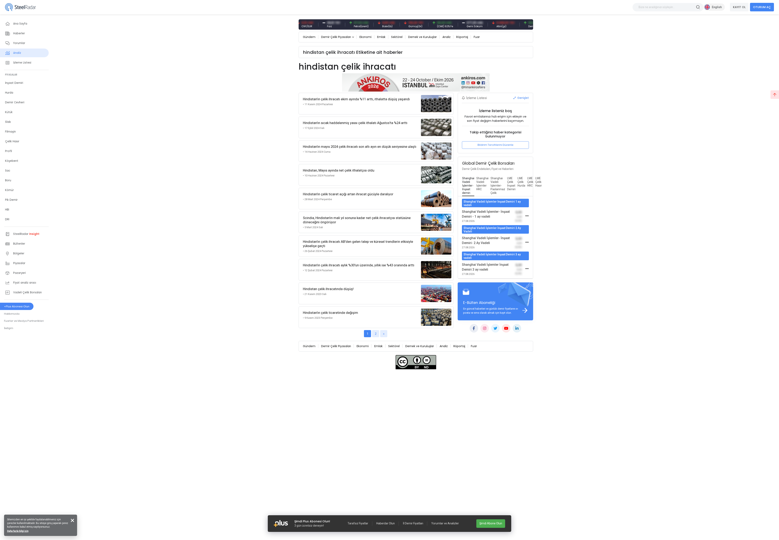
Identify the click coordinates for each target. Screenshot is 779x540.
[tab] (468, 185)
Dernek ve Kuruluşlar (422, 37)
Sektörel (396, 37)
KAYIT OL (739, 7)
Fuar (477, 37)
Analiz (446, 37)
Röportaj (462, 37)
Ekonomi (365, 37)
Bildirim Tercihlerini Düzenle (495, 145)
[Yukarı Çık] (774, 94)
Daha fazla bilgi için (17, 531)
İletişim (8, 328)
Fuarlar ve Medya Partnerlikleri (24, 321)
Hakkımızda (11, 314)
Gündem (309, 37)
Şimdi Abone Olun (490, 523)
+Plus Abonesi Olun (16, 306)
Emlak (381, 37)
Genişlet (522, 98)
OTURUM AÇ (762, 7)
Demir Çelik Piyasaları (336, 37)
